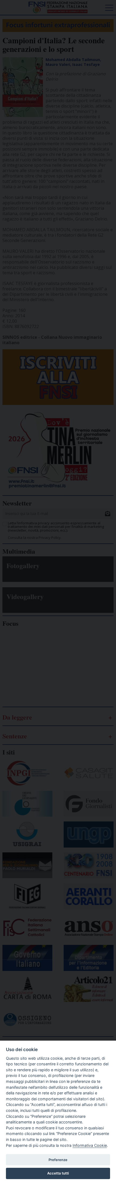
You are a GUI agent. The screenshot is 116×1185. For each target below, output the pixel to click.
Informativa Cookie (90, 1145)
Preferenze (58, 1160)
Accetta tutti (58, 1173)
